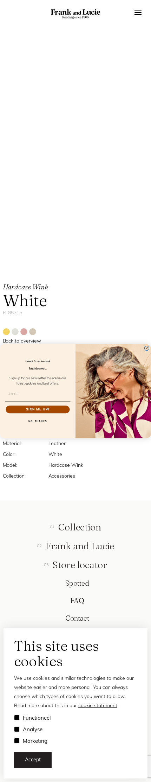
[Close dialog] (146, 348)
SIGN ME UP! (38, 409)
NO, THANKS (37, 421)
